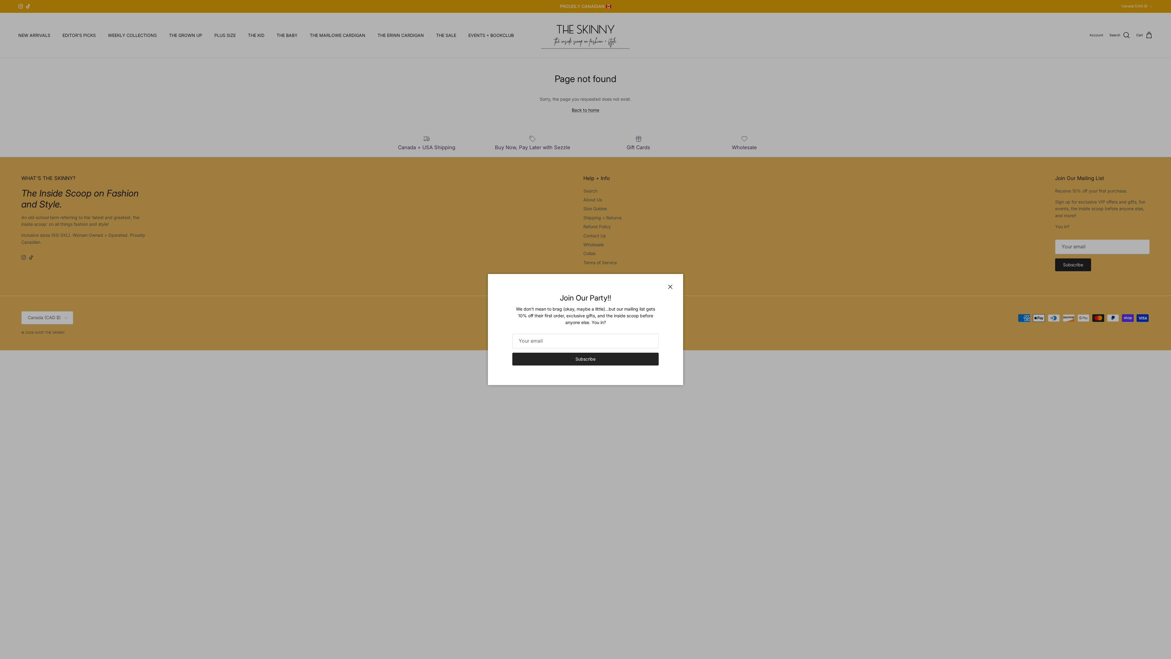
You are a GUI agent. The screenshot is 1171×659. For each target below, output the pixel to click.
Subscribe (585, 359)
